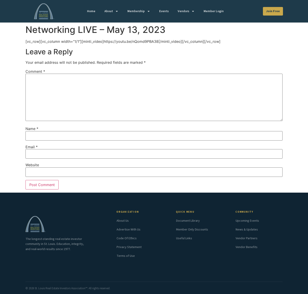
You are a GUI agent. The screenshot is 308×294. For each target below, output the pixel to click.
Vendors (183, 11)
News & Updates (247, 229)
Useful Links (184, 238)
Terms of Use (126, 256)
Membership (136, 11)
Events (164, 11)
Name (31, 128)
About (108, 11)
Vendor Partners (246, 238)
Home (91, 11)
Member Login (214, 11)
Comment (35, 71)
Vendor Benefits (246, 247)
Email (31, 147)
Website (32, 165)
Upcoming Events (247, 221)
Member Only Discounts (192, 229)
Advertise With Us (128, 229)
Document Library (188, 221)
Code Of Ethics (127, 238)
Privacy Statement (129, 247)
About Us (123, 221)
